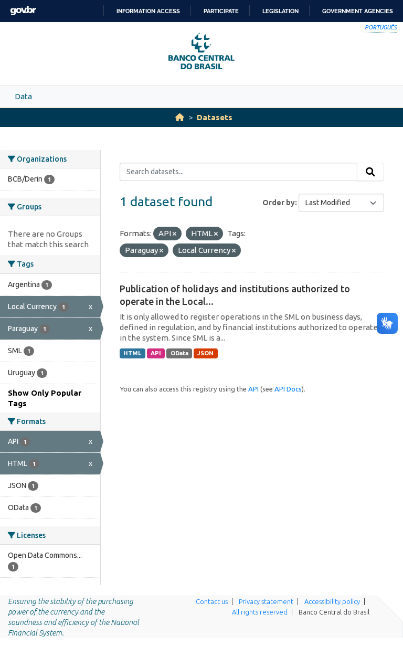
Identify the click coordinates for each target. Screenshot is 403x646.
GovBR (23, 11)
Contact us (212, 601)
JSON (205, 353)
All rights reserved (260, 612)
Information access (148, 11)
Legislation (280, 11)
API (156, 353)
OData (179, 353)
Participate (221, 11)
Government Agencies (357, 11)
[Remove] (174, 234)
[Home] (179, 117)
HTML (132, 353)
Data (23, 96)
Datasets (214, 117)
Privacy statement (266, 601)
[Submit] (370, 172)
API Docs (288, 389)
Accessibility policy (332, 601)
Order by (278, 202)
